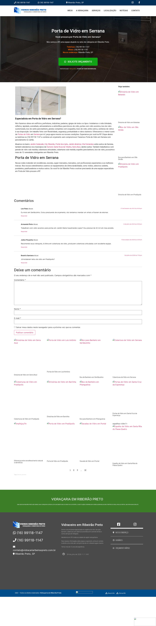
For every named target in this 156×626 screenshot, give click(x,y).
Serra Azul (76, 147)
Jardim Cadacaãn (37, 144)
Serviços (96, 10)
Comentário (20, 280)
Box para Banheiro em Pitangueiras (92, 419)
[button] (78, 62)
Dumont (50, 147)
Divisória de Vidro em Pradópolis (129, 195)
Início (70, 10)
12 (85, 470)
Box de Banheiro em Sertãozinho (91, 377)
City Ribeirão (50, 144)
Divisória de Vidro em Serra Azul (25, 375)
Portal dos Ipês (62, 144)
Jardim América (75, 144)
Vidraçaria (72, 69)
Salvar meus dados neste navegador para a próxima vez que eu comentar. (48, 327)
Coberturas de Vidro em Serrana (124, 377)
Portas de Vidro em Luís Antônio (58, 372)
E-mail (17, 318)
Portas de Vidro (24, 134)
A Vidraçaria (82, 10)
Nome (17, 309)
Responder (24, 216)
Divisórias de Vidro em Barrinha (58, 416)
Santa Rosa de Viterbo (62, 147)
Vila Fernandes (88, 144)
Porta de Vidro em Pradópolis (57, 461)
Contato (135, 10)
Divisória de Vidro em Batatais (129, 122)
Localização (110, 10)
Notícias (124, 10)
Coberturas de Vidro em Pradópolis (26, 419)
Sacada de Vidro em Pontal (89, 461)
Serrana (37, 134)
